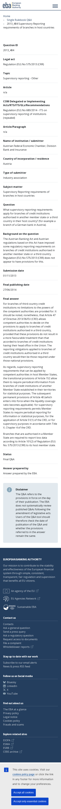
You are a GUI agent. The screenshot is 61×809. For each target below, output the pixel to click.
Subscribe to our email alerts (20, 662)
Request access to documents (20, 639)
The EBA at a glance (14, 709)
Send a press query (14, 631)
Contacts (8, 624)
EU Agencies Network (23, 598)
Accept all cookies (23, 792)
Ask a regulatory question (18, 635)
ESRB (6, 748)
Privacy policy (11, 713)
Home (6, 16)
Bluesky (11, 682)
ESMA (6, 744)
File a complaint (12, 643)
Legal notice (10, 717)
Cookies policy (11, 720)
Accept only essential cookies (29, 801)
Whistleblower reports (16, 647)
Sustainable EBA (26, 607)
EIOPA (6, 740)
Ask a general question (16, 628)
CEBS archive (10, 751)
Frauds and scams (13, 724)
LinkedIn (12, 686)
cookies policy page (24, 774)
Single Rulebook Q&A (19, 20)
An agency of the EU (23, 591)
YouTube (12, 693)
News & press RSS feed (16, 666)
